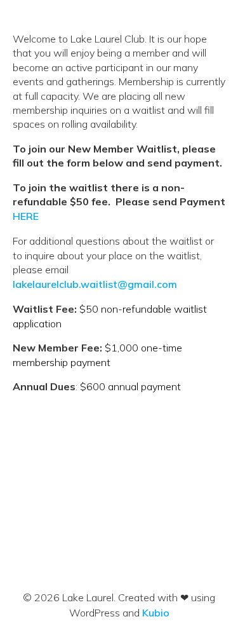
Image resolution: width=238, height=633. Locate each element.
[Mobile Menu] (202, 23)
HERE (26, 216)
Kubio (155, 612)
